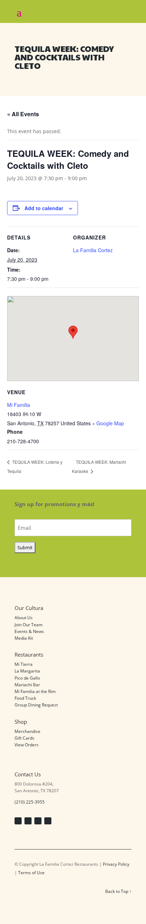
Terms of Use (31, 873)
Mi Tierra (24, 664)
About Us (24, 618)
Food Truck (25, 698)
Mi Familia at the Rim (35, 691)
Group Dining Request (36, 705)
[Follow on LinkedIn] (47, 820)
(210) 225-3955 (30, 802)
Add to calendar (43, 208)
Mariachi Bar (27, 685)
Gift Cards (24, 738)
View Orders (27, 745)
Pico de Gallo (27, 678)
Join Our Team (29, 625)
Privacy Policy (116, 864)
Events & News (29, 631)
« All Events (23, 114)
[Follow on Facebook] (18, 820)
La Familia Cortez (93, 250)
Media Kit (24, 638)
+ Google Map (108, 423)
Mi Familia (18, 404)
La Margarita (27, 671)
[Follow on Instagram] (28, 820)
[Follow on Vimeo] (37, 820)
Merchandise (27, 731)
